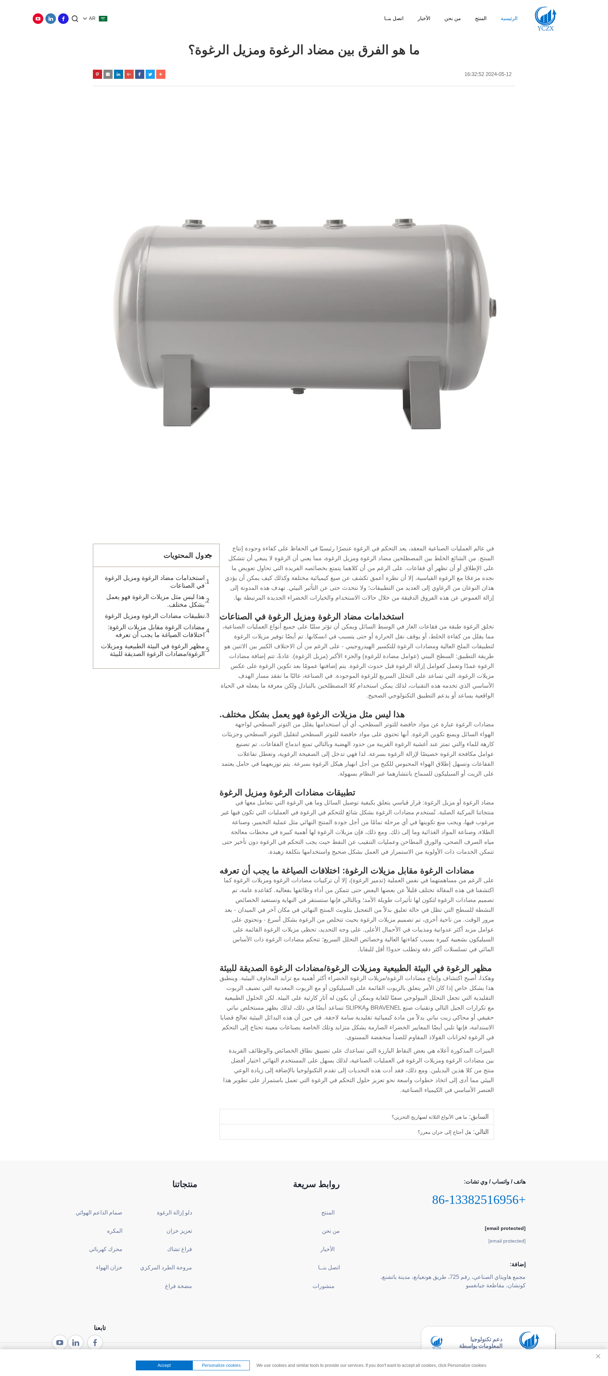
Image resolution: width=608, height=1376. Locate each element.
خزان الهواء (109, 1267)
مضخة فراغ (178, 1286)
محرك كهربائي (105, 1249)
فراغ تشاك (179, 1249)
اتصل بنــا (394, 18)
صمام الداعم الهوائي (99, 1213)
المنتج (481, 18)
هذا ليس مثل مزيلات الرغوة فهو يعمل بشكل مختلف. (155, 600)
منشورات (323, 1286)
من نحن (452, 18)
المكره (114, 1231)
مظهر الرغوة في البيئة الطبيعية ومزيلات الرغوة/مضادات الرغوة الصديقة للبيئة (153, 650)
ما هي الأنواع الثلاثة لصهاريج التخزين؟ (429, 1117)
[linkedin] (50, 18)
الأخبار (424, 18)
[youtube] (38, 18)
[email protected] (505, 1228)
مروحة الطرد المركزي (166, 1267)
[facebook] (63, 18)
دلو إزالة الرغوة (174, 1213)
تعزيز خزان (179, 1231)
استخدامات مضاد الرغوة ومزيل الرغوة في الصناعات (155, 581)
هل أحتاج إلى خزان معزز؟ (444, 1132)
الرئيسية (509, 18)
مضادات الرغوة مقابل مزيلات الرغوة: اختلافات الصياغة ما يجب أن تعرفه (156, 631)
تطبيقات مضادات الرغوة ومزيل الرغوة (155, 615)
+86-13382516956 (479, 1200)
